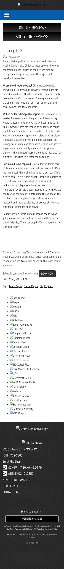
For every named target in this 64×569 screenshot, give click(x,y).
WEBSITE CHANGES (32, 518)
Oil (41, 286)
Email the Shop (12, 461)
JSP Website (38, 529)
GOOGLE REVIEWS (32, 27)
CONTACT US (10, 492)
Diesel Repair (31, 286)
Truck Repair (15, 286)
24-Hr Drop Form (11, 534)
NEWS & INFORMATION (16, 480)
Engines (48, 286)
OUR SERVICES (11, 486)
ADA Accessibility (25, 534)
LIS (37, 543)
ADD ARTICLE (30, 543)
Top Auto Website (51, 529)
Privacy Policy (52, 534)
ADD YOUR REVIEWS (32, 36)
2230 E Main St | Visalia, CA (20, 449)
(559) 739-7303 (18, 279)
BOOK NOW (47, 273)
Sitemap (32, 537)
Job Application (39, 534)
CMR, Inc (29, 529)
